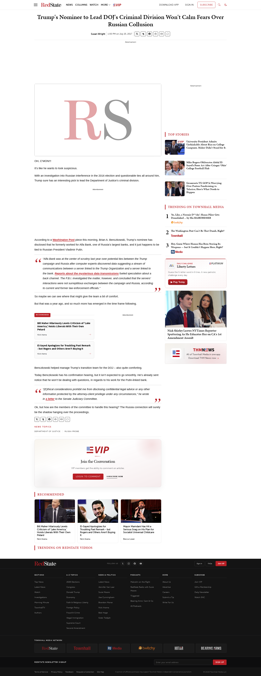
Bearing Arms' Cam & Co (141, 601)
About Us (167, 582)
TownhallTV (39, 607)
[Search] (219, 5)
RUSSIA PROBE (72, 431)
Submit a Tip (168, 597)
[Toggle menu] (36, 5)
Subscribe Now (115, 477)
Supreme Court (73, 623)
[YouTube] (140, 563)
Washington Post (64, 239)
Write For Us (168, 602)
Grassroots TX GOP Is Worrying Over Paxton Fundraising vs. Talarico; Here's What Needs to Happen (203, 187)
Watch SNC (200, 597)
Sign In (199, 564)
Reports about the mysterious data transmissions (87, 273)
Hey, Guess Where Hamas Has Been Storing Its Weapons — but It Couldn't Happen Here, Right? (197, 245)
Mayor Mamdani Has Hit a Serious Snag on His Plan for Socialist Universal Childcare (138, 529)
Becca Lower (129, 539)
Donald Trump (73, 592)
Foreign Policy (72, 607)
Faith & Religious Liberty (77, 602)
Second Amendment (75, 628)
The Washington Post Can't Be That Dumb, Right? (197, 231)
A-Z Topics (72, 575)
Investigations (40, 597)
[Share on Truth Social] (143, 34)
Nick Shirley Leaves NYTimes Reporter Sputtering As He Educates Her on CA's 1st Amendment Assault (195, 334)
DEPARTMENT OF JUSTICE (47, 431)
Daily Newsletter (202, 592)
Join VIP (221, 564)
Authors (38, 613)
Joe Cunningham (106, 597)
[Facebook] (134, 563)
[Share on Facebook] (149, 34)
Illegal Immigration (75, 618)
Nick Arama (42, 539)
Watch (37, 592)
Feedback (69, 672)
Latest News (39, 587)
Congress (70, 587)
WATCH (94, 4)
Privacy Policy (56, 672)
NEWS (69, 4)
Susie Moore (104, 592)
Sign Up (220, 662)
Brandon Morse (105, 602)
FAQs (210, 564)
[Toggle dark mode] (225, 5)
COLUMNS (81, 4)
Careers (166, 592)
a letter (50, 398)
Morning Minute (41, 602)
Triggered (134, 596)
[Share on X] (137, 34)
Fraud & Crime (73, 613)
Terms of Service (41, 672)
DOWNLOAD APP (169, 4)
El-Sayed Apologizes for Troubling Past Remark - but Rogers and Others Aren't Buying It (97, 531)
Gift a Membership (203, 587)
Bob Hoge (103, 613)
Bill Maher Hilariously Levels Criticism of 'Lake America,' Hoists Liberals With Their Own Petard (53, 531)
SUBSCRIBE (206, 4)
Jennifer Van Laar (106, 587)
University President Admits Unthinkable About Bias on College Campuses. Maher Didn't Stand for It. (206, 144)
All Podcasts (135, 606)
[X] (122, 563)
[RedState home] (45, 563)
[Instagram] (128, 563)
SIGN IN (189, 4)
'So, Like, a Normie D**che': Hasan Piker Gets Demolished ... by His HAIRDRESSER (195, 216)
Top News (39, 582)
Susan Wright (98, 33)
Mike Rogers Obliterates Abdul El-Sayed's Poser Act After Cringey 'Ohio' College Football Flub (206, 165)
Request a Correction (85, 672)
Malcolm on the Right (140, 582)
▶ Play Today (178, 282)
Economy (70, 597)
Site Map (100, 672)
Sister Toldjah (104, 618)
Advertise (167, 587)
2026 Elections (73, 582)
